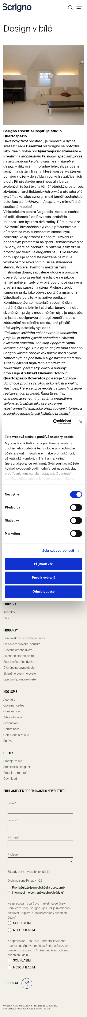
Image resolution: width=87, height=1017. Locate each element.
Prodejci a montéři (15, 773)
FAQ (6, 618)
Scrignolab (10, 723)
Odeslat (12, 983)
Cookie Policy (28, 1009)
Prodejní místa (12, 761)
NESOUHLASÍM (24, 930)
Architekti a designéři (17, 767)
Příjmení (14, 837)
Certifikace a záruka (16, 735)
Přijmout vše (43, 564)
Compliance (11, 711)
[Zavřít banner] (80, 421)
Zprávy (7, 741)
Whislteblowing (13, 717)
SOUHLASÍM (22, 923)
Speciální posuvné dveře (19, 679)
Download (10, 779)
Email (12, 803)
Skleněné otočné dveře (18, 656)
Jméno (13, 820)
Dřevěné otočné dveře (18, 650)
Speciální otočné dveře (18, 662)
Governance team (15, 705)
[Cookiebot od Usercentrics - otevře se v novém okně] (53, 422)
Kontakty (9, 612)
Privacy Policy (43, 1009)
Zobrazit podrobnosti (58, 550)
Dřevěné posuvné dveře (19, 668)
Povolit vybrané (43, 577)
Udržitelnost (11, 729)
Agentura (9, 699)
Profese (13, 854)
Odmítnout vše (43, 591)
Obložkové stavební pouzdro (21, 644)
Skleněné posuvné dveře (19, 673)
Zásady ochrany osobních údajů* (29, 872)
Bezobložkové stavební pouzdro (24, 638)
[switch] (76, 507)
